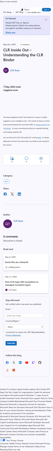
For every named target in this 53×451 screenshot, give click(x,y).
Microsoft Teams (28, 419)
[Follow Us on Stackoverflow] (7, 371)
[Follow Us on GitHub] (39, 363)
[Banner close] (46, 19)
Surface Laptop (16, 389)
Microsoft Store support (31, 398)
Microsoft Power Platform (10, 419)
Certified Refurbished (15, 401)
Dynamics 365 (32, 416)
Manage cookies (6, 446)
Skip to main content (8, 1)
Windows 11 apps (33, 395)
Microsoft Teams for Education (12, 407)
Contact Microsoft (36, 443)
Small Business (12, 422)
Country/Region (13, 321)
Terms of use (19, 446)
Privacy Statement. (13, 335)
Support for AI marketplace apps (18, 425)
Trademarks (29, 446)
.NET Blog (19, 12)
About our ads (14, 449)
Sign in (46, 9)
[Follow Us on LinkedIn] (20, 363)
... (41, 12)
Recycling (4, 449)
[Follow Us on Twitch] (33, 363)
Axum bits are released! (16, 262)
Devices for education (37, 404)
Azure (21, 422)
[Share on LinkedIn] (19, 194)
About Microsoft (19, 431)
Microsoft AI (5, 416)
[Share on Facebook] (5, 194)
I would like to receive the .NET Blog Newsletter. (25, 333)
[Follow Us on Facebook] (7, 363)
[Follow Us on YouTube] (26, 363)
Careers (9, 431)
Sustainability (5, 437)
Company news (33, 431)
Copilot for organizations (23, 392)
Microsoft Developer (32, 422)
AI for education (27, 413)
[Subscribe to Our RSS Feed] (13, 371)
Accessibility (41, 434)
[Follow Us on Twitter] (13, 363)
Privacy (47, 443)
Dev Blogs (7, 12)
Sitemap (24, 443)
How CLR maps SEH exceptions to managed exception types (21, 283)
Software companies (37, 428)
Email (8, 309)
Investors (12, 434)
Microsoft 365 (44, 416)
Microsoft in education (18, 404)
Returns (44, 398)
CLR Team (15, 70)
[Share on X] (12, 194)
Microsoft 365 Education (36, 407)
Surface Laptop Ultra (31, 389)
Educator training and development (31, 410)
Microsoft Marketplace (19, 428)
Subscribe (11, 343)
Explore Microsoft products (14, 395)
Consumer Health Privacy (10, 443)
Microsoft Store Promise (35, 401)
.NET (6, 181)
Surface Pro (4, 389)
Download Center (13, 398)
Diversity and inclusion (26, 434)
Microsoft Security (18, 416)
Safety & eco (40, 446)
